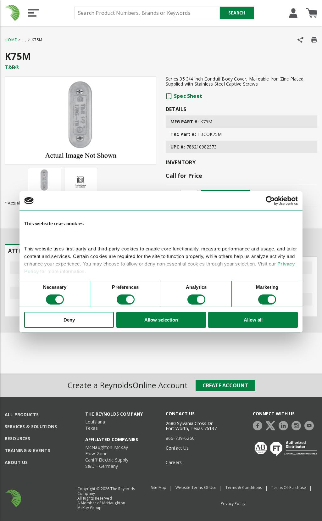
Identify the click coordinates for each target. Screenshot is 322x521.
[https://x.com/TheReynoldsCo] (272, 424)
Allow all (253, 319)
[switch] (126, 299)
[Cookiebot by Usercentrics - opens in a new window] (270, 200)
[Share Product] (300, 40)
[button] (33, 13)
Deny (69, 319)
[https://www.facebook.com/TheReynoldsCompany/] (259, 424)
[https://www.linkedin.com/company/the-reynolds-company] (285, 424)
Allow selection (161, 319)
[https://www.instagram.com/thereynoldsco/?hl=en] (297, 424)
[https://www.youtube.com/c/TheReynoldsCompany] (310, 424)
